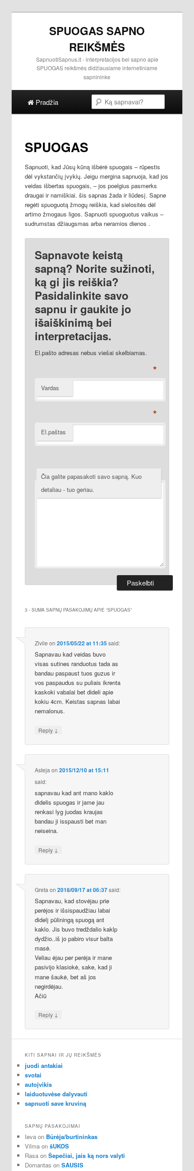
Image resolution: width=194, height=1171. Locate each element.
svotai (33, 1075)
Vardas (50, 387)
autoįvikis (38, 1084)
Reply (48, 730)
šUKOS (59, 1146)
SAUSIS (72, 1165)
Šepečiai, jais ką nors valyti (86, 1155)
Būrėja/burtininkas (71, 1136)
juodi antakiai (44, 1065)
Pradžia (46, 102)
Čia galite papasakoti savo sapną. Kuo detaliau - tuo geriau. (91, 483)
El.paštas (53, 432)
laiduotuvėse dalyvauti (56, 1094)
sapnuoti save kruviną (55, 1103)
